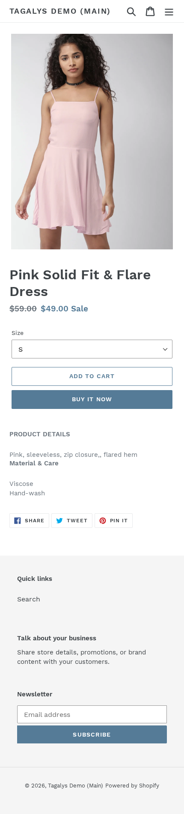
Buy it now (92, 399)
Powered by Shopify (132, 785)
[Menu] (169, 11)
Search (28, 599)
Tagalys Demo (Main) (60, 10)
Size (18, 332)
